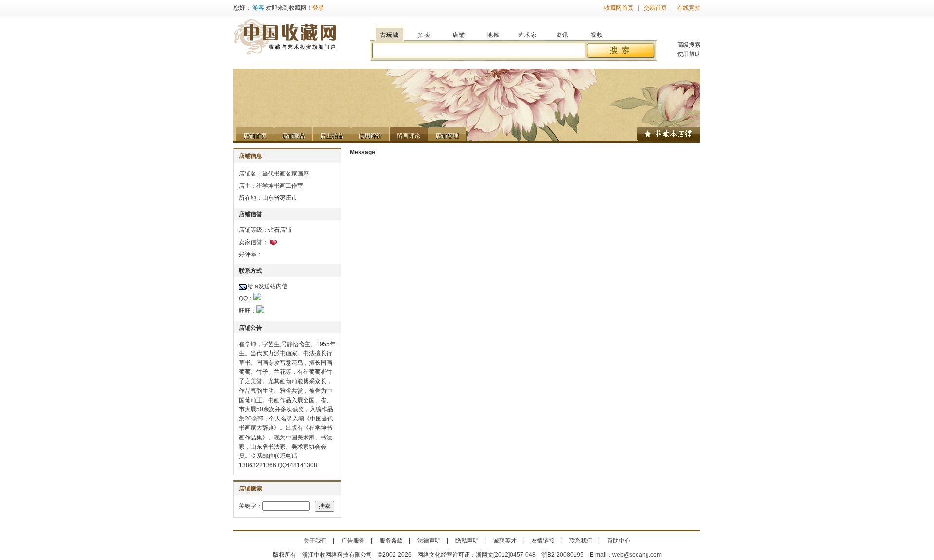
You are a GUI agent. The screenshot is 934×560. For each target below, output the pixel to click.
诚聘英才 (505, 540)
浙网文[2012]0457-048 (506, 554)
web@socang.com (637, 554)
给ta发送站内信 (267, 286)
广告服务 (353, 540)
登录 (318, 7)
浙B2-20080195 (562, 554)
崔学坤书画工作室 (279, 185)
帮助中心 (618, 540)
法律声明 (429, 540)
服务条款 (391, 540)
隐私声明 (467, 540)
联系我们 (581, 540)
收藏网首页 (618, 7)
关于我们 (315, 540)
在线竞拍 (688, 7)
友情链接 (543, 540)
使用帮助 (688, 54)
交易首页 (655, 7)
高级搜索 (688, 44)
